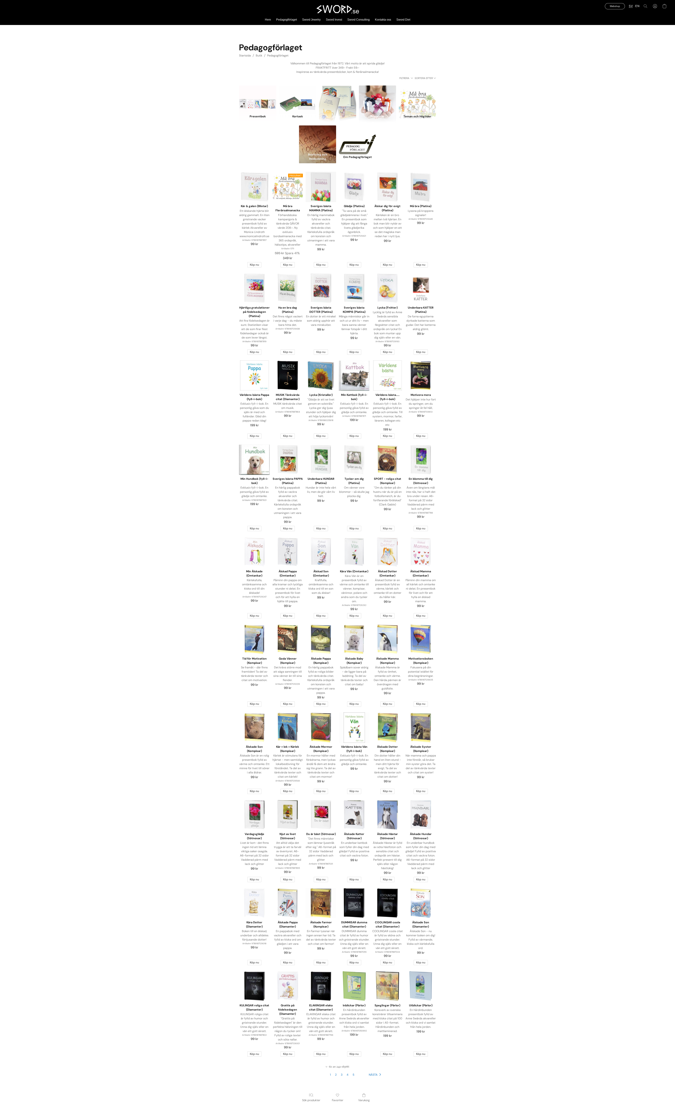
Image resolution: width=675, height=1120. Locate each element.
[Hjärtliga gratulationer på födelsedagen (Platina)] (254, 288)
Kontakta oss (383, 19)
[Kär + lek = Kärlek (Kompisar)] (287, 727)
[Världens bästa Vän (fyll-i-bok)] (354, 727)
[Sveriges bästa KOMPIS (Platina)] (354, 288)
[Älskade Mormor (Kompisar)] (321, 727)
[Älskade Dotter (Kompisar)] (387, 727)
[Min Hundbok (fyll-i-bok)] (254, 459)
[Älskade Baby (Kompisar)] (354, 639)
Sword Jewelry (311, 19)
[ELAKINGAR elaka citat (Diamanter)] (321, 986)
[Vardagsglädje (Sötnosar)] (254, 815)
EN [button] (637, 6)
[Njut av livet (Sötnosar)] (287, 815)
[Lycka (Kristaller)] (321, 375)
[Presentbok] (257, 98)
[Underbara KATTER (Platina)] (421, 288)
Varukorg (364, 1100)
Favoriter (337, 1100)
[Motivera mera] (421, 375)
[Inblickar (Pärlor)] (354, 986)
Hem (268, 19)
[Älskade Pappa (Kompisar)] (321, 639)
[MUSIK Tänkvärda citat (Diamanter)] (287, 375)
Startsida (245, 55)
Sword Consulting (358, 19)
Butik (259, 55)
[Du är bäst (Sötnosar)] (321, 815)
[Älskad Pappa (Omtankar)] (287, 552)
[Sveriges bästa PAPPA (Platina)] (287, 459)
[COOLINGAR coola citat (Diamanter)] (387, 903)
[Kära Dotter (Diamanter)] (254, 903)
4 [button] (347, 1075)
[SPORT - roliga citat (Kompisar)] (387, 459)
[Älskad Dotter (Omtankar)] (387, 552)
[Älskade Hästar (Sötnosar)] (387, 815)
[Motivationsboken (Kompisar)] (421, 639)
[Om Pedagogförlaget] (357, 138)
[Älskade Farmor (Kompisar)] (321, 903)
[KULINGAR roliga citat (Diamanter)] (254, 986)
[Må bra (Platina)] (421, 187)
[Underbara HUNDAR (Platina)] (321, 459)
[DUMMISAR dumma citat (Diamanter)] (354, 903)
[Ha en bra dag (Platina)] (287, 288)
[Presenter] (377, 98)
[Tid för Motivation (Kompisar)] (254, 639)
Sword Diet (403, 19)
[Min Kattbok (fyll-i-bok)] (354, 375)
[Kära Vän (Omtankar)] (354, 552)
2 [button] (336, 1075)
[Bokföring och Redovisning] (317, 138)
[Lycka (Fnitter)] (387, 288)
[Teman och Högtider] (417, 98)
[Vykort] (337, 98)
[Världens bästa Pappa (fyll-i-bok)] (254, 375)
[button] (337, 9)
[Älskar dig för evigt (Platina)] (387, 187)
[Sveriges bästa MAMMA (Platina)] (321, 187)
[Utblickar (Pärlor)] (421, 986)
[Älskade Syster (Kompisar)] (421, 727)
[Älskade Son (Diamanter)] (421, 903)
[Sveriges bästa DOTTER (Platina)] (321, 288)
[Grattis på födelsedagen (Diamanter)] (287, 986)
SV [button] (631, 6)
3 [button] (341, 1075)
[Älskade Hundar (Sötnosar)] (421, 815)
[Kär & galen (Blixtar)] (254, 187)
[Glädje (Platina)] (354, 187)
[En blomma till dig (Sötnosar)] (421, 459)
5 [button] (353, 1075)
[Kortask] (297, 98)
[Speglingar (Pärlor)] (387, 986)
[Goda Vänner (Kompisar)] (287, 639)
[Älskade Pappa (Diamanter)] (287, 903)
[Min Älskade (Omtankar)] (254, 552)
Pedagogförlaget (286, 19)
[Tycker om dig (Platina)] (354, 459)
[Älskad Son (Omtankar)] (321, 552)
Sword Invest (334, 19)
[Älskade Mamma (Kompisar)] (387, 639)
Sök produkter (311, 1100)
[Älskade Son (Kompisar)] (254, 727)
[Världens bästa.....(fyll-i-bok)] (387, 375)
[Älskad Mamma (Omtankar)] (421, 552)
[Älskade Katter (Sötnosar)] (354, 815)
